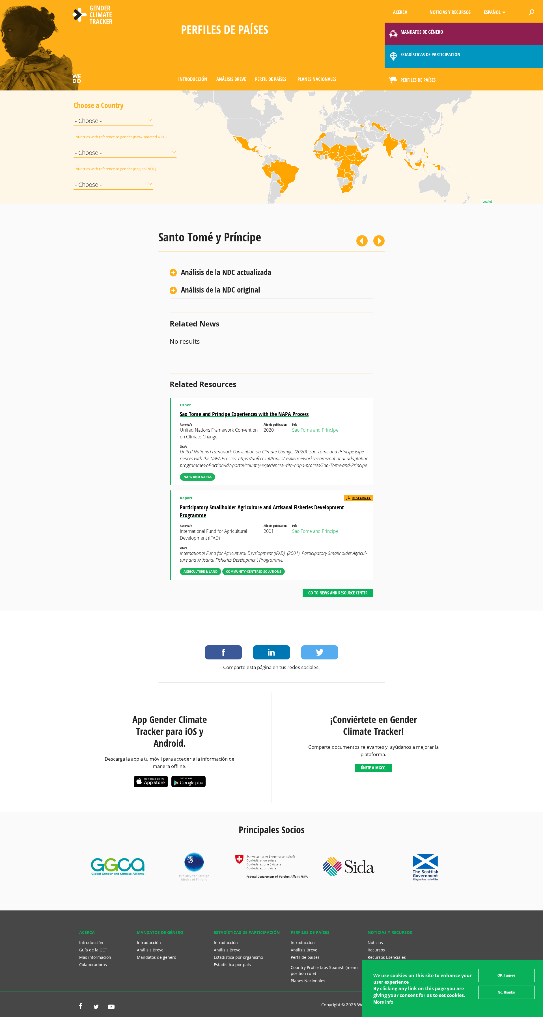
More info (383, 1002)
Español (492, 12)
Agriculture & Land (200, 571)
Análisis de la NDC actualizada (226, 272)
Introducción (192, 79)
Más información (95, 957)
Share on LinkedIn (271, 652)
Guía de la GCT (93, 950)
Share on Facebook (223, 652)
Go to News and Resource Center (338, 593)
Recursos (376, 950)
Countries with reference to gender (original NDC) (88, 168)
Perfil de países (270, 79)
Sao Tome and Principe (315, 430)
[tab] (271, 272)
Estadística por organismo (238, 957)
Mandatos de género (156, 957)
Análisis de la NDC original (220, 289)
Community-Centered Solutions (253, 571)
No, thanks (506, 992)
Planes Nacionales (317, 79)
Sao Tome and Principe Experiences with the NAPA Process (244, 414)
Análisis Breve (231, 79)
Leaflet (487, 201)
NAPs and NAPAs (198, 477)
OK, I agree (506, 975)
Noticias (375, 942)
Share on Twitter (319, 652)
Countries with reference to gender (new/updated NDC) (88, 136)
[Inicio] (92, 16)
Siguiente (379, 240)
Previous (362, 240)
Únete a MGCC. (373, 768)
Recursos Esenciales (387, 957)
